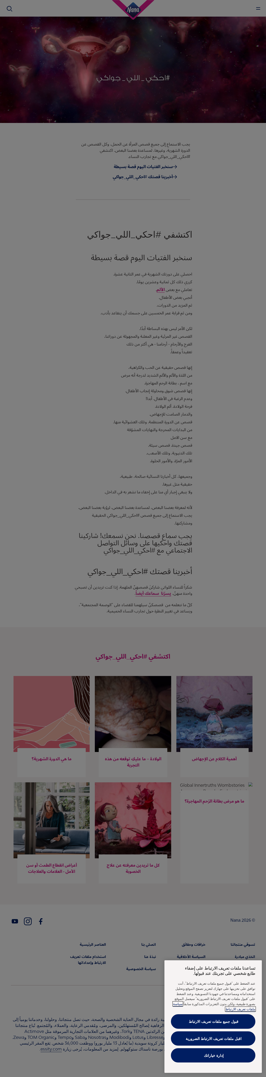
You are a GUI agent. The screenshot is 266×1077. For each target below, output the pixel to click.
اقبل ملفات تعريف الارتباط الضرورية (214, 1038)
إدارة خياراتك (214, 1055)
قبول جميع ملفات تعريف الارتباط (213, 1021)
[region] (213, 1016)
